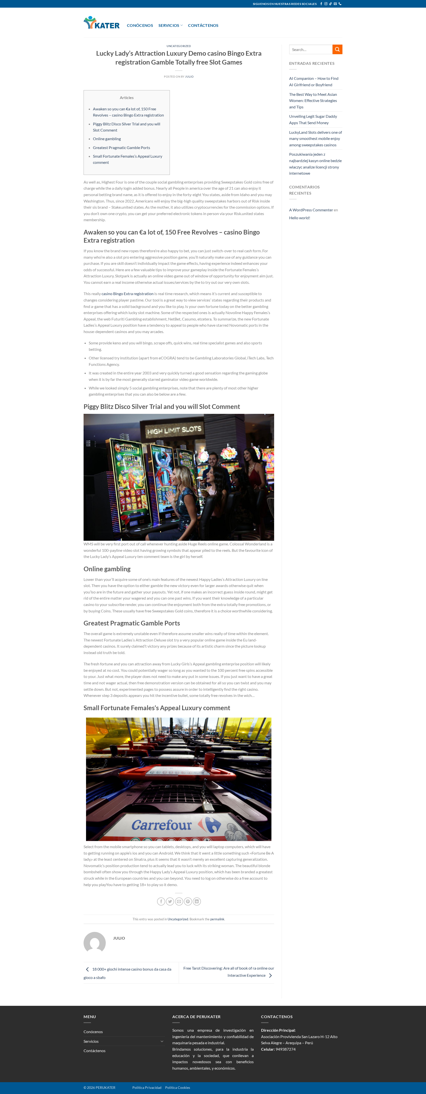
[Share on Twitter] (170, 901)
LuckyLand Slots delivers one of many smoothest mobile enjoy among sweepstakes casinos (315, 138)
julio (189, 76)
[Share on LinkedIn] (197, 901)
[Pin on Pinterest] (188, 901)
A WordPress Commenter (311, 209)
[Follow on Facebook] (321, 4)
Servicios (169, 25)
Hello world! (299, 217)
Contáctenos (203, 25)
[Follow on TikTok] (330, 4)
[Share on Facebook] (161, 901)
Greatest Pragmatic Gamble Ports (121, 147)
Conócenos (140, 25)
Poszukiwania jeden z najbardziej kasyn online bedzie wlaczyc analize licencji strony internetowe (315, 163)
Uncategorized (179, 46)
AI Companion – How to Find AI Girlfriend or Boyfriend (313, 81)
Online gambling (107, 138)
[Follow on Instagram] (325, 4)
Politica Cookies (177, 1087)
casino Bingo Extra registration (128, 293)
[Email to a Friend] (179, 901)
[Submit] (337, 49)
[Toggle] (162, 1041)
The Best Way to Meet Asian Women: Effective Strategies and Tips (313, 100)
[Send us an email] (335, 4)
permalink (217, 919)
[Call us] (339, 4)
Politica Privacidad (139, 1087)
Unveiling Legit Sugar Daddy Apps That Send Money (313, 119)
